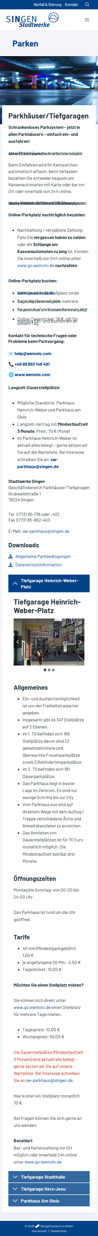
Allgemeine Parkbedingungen (43, 556)
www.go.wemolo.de (35, 265)
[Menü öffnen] (87, 20)
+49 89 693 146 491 (32, 364)
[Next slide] (80, 642)
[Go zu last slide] (18, 642)
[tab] (45, 670)
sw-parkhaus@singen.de (46, 531)
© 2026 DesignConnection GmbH (49, 1226)
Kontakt (71, 4)
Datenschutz (58, 1231)
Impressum (39, 1231)
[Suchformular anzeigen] (87, 4)
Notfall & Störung (47, 4)
